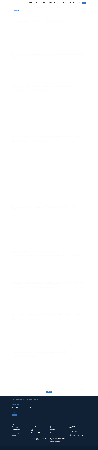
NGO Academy (34, 430)
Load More (49, 391)
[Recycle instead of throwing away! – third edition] (49, 73)
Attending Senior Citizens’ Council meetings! (24, 356)
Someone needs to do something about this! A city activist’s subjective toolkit (33, 287)
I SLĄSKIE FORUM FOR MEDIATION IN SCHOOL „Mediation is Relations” (32, 141)
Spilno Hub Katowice (35, 432)
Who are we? (34, 426)
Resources (52, 429)
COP (32, 429)
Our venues (33, 427)
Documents (52, 427)
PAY (83, 2)
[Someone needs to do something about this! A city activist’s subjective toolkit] (49, 301)
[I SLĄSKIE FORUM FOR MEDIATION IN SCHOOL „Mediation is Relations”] (49, 174)
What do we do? (52, 2)
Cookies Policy (15, 427)
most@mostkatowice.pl (77, 427)
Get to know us (33, 2)
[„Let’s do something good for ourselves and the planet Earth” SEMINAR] (49, 114)
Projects (52, 426)
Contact (72, 2)
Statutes (52, 430)
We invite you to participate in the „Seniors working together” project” (31, 211)
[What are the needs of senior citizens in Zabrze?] (49, 335)
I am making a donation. (17, 435)
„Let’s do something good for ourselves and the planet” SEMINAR (30, 90)
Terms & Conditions (16, 429)
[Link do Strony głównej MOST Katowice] (19, 3)
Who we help (43, 2)
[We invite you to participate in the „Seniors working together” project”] (49, 231)
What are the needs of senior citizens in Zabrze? (25, 319)
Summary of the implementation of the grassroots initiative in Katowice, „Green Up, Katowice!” (38, 21)
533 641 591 (74, 431)
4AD (32, 448)
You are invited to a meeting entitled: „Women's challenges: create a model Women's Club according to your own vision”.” (45, 255)
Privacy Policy (15, 426)
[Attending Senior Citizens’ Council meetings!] (49, 372)
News (13, 20)
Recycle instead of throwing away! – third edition (25, 60)
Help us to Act (62, 2)
